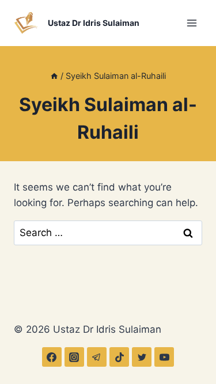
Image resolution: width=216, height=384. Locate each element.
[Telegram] (97, 357)
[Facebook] (52, 357)
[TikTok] (119, 357)
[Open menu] (191, 23)
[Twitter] (141, 357)
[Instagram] (74, 357)
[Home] (54, 76)
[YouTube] (164, 357)
